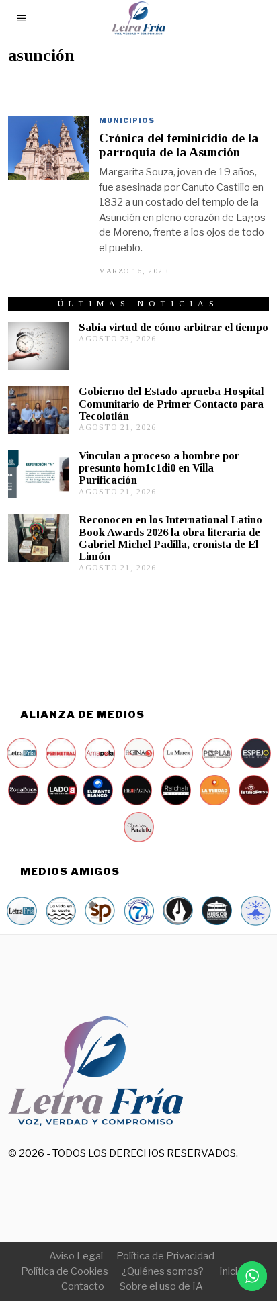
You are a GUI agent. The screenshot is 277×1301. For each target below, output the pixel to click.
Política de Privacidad (165, 1256)
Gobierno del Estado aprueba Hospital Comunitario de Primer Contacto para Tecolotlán (171, 403)
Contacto (82, 1286)
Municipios (127, 120)
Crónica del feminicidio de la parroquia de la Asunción (178, 145)
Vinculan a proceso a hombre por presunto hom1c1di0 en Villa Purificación (159, 467)
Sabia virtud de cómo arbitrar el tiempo (173, 327)
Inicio (231, 1271)
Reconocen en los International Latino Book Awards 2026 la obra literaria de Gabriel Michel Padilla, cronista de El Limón (170, 537)
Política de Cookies (64, 1271)
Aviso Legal (76, 1256)
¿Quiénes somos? (163, 1271)
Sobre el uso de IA (161, 1286)
